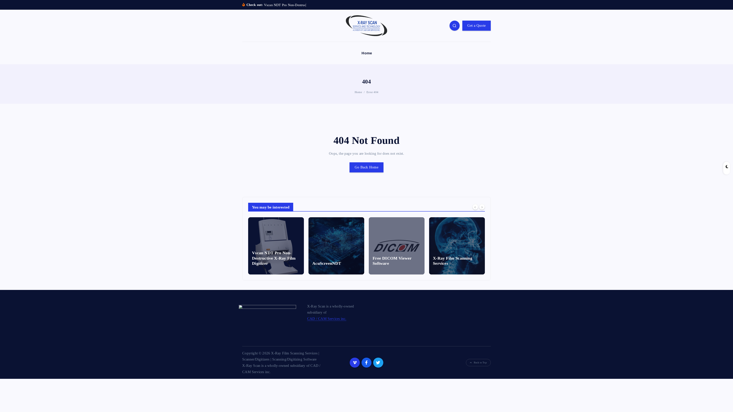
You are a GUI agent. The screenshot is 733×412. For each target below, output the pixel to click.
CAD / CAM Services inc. (326, 319)
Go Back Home (366, 167)
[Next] (482, 207)
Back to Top (480, 362)
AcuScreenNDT (266, 263)
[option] (276, 245)
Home (367, 53)
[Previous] (475, 207)
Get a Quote (476, 25)
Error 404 (372, 92)
